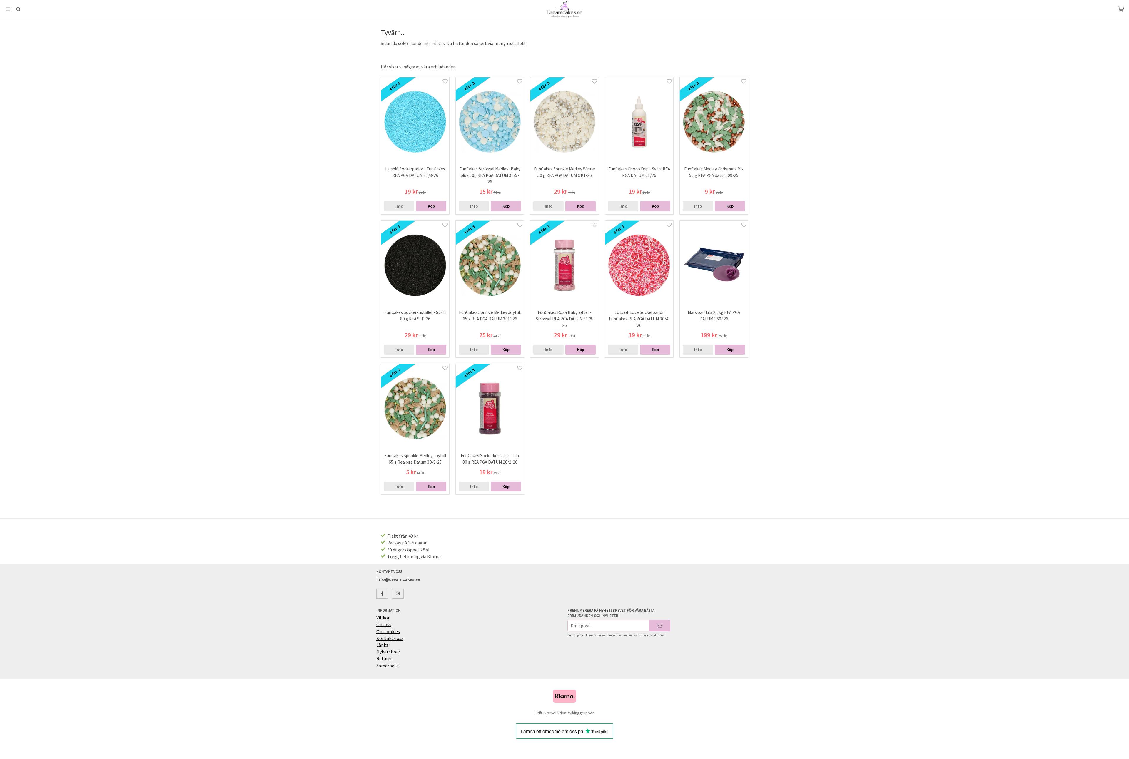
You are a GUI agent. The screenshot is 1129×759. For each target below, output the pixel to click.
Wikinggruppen (581, 712)
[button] (431, 206)
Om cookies (388, 631)
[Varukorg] (1121, 9)
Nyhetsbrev (388, 652)
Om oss (383, 624)
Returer (384, 658)
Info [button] (399, 206)
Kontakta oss (389, 638)
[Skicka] (659, 625)
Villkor (383, 618)
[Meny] (8, 9)
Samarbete (387, 665)
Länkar (383, 645)
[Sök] (18, 9)
